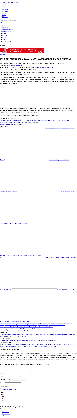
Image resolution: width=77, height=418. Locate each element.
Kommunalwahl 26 (7, 29)
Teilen (15, 124)
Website (2, 383)
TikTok (4, 15)
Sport (4, 39)
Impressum (5, 412)
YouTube (4, 13)
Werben (4, 4)
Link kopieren (19, 124)
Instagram (5, 11)
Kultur (4, 37)
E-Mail (58, 67)
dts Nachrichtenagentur (15, 65)
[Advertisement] (38, 97)
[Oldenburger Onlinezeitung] (8, 389)
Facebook (5, 9)
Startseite (3, 124)
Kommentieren (10, 124)
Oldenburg (5, 27)
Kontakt (4, 6)
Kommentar (3, 373)
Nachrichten (5, 26)
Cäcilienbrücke (36, 329)
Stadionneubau (27, 329)
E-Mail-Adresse (5, 380)
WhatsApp (5, 17)
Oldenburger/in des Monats (10, 2)
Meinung (4, 35)
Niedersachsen (6, 31)
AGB (3, 416)
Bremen (4, 33)
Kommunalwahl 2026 (17, 329)
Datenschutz (6, 414)
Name (2, 376)
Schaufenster (8, 41)
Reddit (54, 67)
